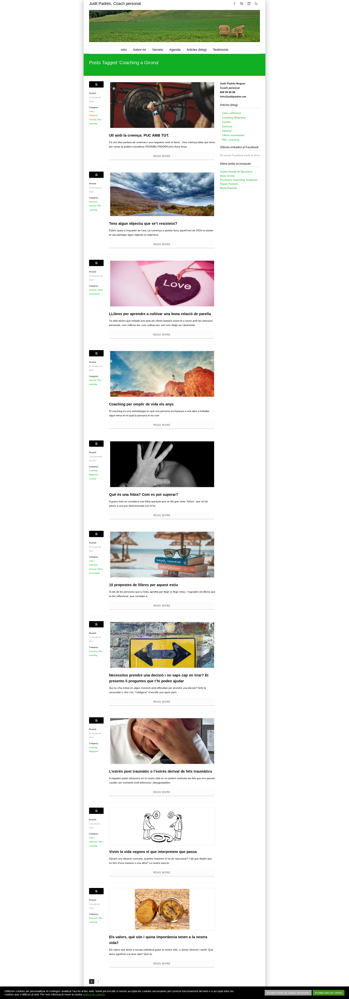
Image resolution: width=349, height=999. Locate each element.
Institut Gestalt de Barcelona (236, 171)
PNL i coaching (230, 139)
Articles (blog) (197, 50)
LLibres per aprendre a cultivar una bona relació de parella (160, 314)
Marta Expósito (228, 187)
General (92, 119)
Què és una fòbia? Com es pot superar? (143, 495)
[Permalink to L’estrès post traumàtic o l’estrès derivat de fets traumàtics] (162, 741)
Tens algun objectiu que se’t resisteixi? (143, 223)
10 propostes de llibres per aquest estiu (143, 585)
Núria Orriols (227, 175)
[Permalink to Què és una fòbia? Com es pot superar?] (162, 464)
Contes (226, 121)
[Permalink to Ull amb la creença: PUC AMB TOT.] (162, 105)
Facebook (234, 3)
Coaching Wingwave (234, 117)
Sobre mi (139, 50)
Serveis (157, 50)
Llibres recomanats (233, 135)
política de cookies (94, 994)
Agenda (174, 50)
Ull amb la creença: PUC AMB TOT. (139, 135)
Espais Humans (229, 183)
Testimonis (220, 50)
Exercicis (93, 202)
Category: (94, 107)
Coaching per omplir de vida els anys (141, 404)
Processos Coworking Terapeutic (239, 179)
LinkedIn (249, 3)
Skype (241, 3)
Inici (124, 50)
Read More (161, 156)
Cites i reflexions (231, 113)
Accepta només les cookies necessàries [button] (288, 992)
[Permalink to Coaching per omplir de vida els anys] (162, 374)
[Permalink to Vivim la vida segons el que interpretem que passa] (162, 826)
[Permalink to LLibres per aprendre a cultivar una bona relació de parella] (162, 283)
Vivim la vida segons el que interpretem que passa (153, 852)
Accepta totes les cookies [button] (328, 992)
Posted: (93, 93)
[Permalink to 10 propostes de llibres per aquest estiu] (162, 554)
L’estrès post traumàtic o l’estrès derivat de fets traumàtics (160, 771)
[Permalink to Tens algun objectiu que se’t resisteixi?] (162, 194)
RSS (256, 3)
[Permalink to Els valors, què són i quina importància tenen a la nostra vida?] (162, 909)
